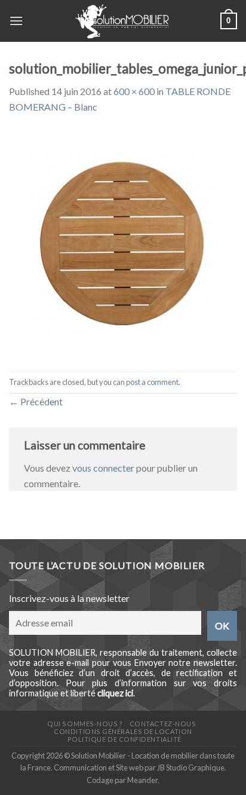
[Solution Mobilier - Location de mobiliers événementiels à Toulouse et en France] (121, 21)
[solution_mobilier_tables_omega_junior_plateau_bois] (123, 241)
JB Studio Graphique (191, 767)
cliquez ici (115, 693)
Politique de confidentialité (124, 739)
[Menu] (16, 20)
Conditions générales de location (123, 731)
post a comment (152, 382)
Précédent (36, 401)
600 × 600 (134, 91)
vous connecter (103, 467)
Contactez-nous (163, 723)
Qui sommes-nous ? (84, 723)
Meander (142, 780)
